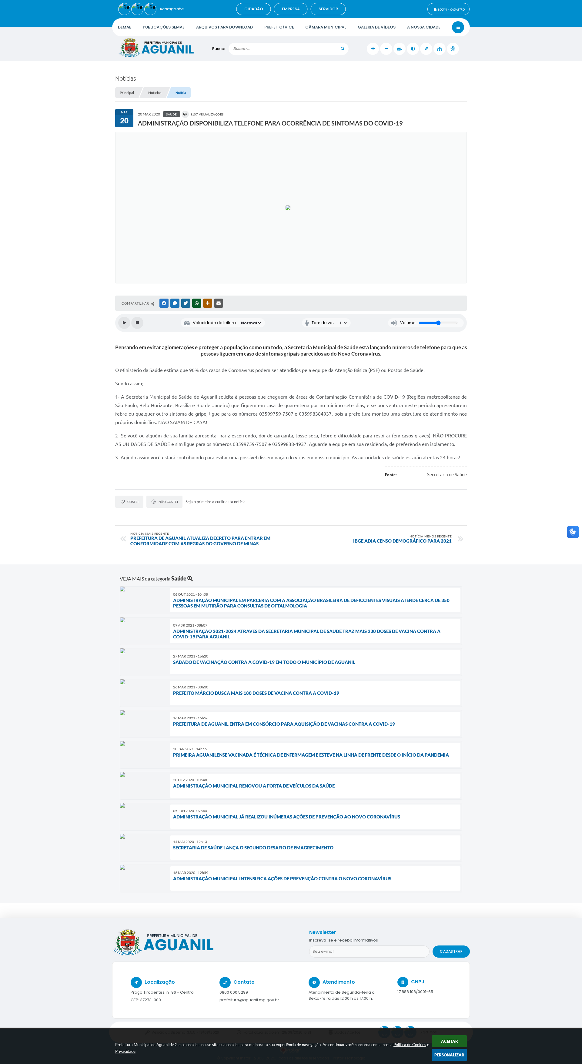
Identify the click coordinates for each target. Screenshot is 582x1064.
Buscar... (220, 49)
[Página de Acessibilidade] (453, 49)
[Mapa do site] (439, 49)
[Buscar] (342, 49)
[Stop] (137, 323)
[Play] (124, 323)
